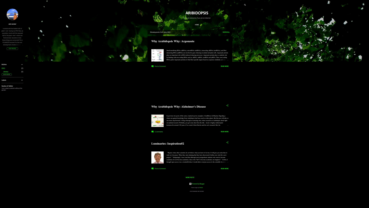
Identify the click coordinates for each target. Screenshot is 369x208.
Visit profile (12, 48)
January (5, 72)
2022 (3, 68)
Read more (225, 66)
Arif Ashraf (12, 24)
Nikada (201, 187)
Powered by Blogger (198, 184)
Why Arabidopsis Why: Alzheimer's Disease (178, 106)
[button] (227, 40)
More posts (190, 177)
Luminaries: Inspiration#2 (167, 143)
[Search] (245, 5)
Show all (226, 32)
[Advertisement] (240, 59)
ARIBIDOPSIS (197, 13)
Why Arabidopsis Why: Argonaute (172, 41)
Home (197, 25)
